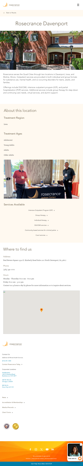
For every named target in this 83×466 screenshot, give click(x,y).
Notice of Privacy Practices (38, 458)
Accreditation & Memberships (12, 402)
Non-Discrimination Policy (51, 458)
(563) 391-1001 (9, 269)
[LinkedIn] (52, 450)
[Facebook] (30, 450)
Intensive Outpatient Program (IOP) (40, 210)
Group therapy (40, 215)
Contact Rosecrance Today (11, 364)
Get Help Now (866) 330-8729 (41, 464)
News (4, 397)
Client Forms (6, 412)
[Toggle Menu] (78, 5)
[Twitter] (41, 450)
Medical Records (8, 407)
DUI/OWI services (40, 225)
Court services (40, 235)
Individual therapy (40, 220)
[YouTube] (47, 450)
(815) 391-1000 (6, 361)
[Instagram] (36, 450)
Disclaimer (28, 458)
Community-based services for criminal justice (40, 230)
